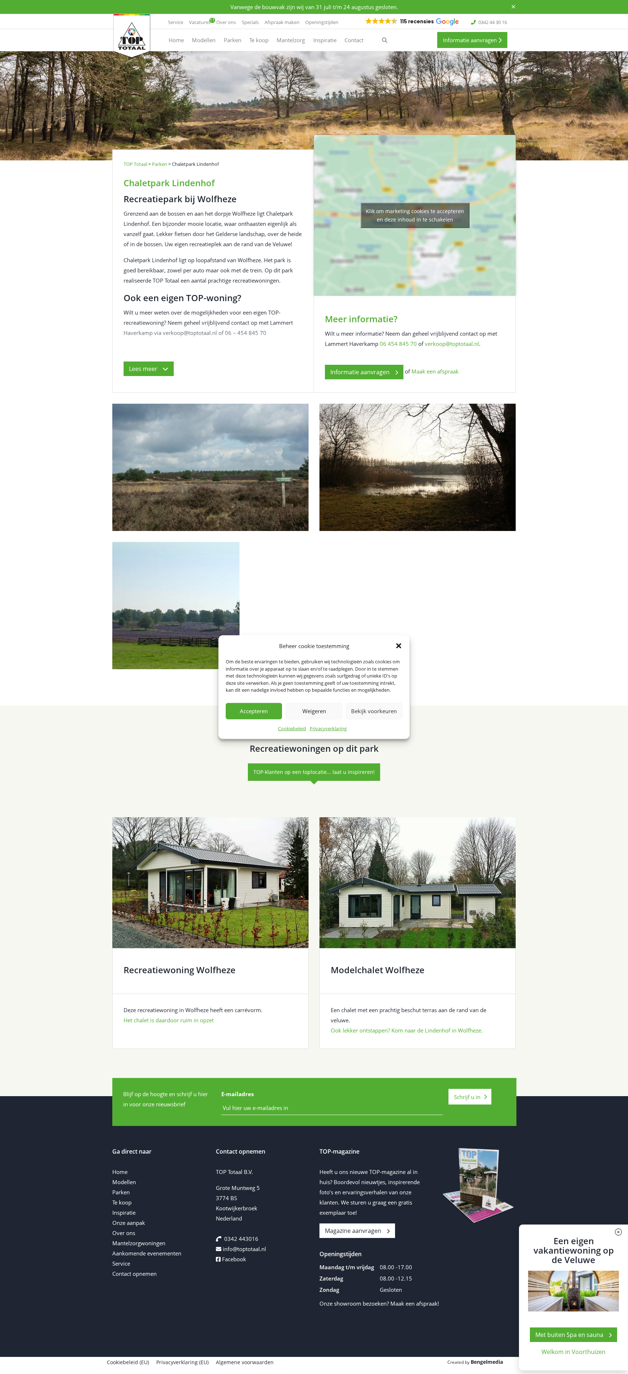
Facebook (233, 1259)
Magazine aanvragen (353, 1231)
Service (121, 1263)
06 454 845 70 (398, 343)
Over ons (123, 1233)
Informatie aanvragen (470, 40)
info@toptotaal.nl (244, 1249)
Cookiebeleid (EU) (128, 1362)
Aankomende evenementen (146, 1253)
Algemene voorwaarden (245, 1362)
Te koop (122, 1202)
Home (120, 1171)
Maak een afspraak (435, 371)
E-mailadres (237, 1094)
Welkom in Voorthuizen (573, 1352)
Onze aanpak (128, 1222)
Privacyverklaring (328, 728)
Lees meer (144, 369)
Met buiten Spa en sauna (569, 1335)
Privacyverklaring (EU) (182, 1362)
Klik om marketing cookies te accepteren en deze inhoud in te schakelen (415, 215)
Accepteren (254, 711)
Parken (121, 1192)
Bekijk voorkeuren (374, 711)
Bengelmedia (487, 1361)
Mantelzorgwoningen (138, 1243)
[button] (398, 646)
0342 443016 (241, 1238)
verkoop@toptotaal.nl (452, 343)
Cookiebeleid (292, 728)
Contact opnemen (134, 1273)
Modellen (124, 1182)
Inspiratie (124, 1212)
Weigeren (314, 711)
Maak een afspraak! (414, 1303)
